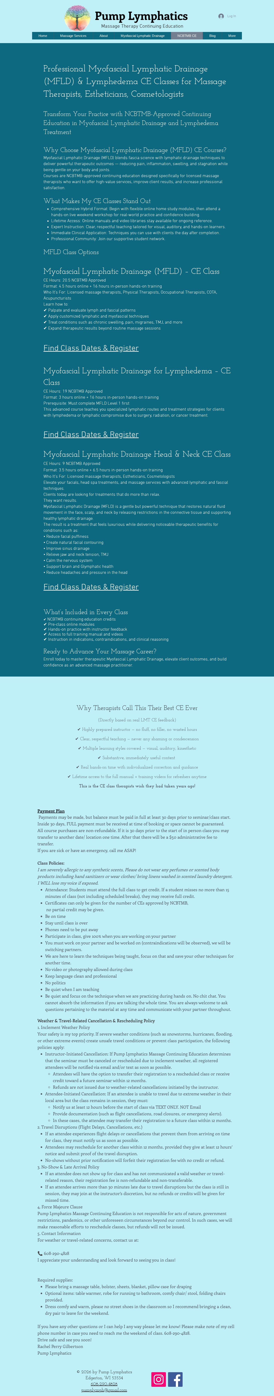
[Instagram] (158, 1379)
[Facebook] (175, 1379)
